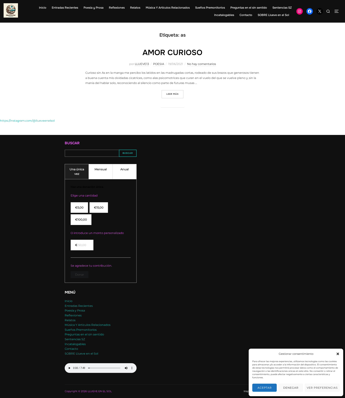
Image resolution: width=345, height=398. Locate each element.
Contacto (246, 15)
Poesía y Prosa (94, 8)
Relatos (135, 8)
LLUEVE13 (142, 64)
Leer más (174, 93)
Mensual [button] (101, 169)
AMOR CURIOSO (172, 52)
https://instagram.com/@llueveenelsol (27, 120)
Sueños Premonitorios (210, 8)
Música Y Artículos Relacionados (168, 8)
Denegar (290, 387)
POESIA (158, 64)
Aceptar (264, 387)
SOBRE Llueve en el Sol (273, 15)
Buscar (72, 143)
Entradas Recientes (65, 8)
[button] (338, 354)
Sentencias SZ (282, 8)
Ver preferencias (322, 387)
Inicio (42, 8)
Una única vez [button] (77, 172)
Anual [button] (124, 169)
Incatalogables (224, 15)
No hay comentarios (201, 64)
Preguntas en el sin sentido (248, 8)
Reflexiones (117, 8)
